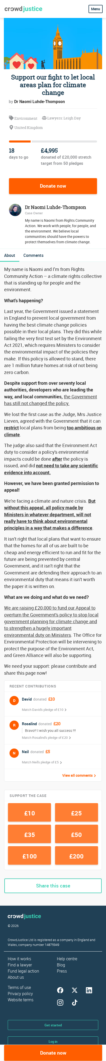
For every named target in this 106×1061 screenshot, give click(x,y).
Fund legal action (23, 971)
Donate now (53, 186)
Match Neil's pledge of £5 (40, 762)
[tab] (9, 255)
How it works (19, 959)
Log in (53, 1041)
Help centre (67, 959)
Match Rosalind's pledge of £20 (45, 737)
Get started (53, 1025)
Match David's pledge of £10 (42, 709)
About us (16, 977)
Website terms (20, 1000)
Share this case (53, 885)
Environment (25, 118)
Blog (61, 965)
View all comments (77, 775)
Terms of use (19, 987)
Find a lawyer (20, 965)
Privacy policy (20, 993)
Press (62, 971)
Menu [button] (95, 8)
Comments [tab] (33, 255)
